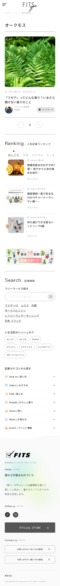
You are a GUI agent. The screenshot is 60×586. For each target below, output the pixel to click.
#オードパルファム (15, 354)
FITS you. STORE (30, 527)
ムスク (25, 305)
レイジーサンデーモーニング (22, 315)
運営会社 (8, 575)
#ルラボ (23, 339)
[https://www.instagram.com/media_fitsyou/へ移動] (15, 515)
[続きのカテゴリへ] (52, 154)
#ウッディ (11, 347)
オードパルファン (15, 310)
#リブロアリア (44, 347)
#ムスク (10, 339)
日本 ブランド (13, 321)
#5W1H (35, 339)
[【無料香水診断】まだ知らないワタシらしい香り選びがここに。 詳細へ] (30, 263)
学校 (25, 155)
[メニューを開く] (4, 4)
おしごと (14, 155)
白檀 (34, 305)
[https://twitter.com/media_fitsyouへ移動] (7, 514)
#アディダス (26, 347)
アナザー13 (11, 305)
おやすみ (37, 155)
